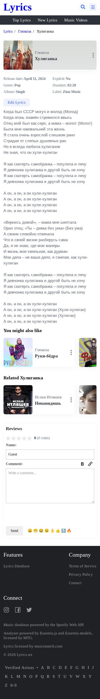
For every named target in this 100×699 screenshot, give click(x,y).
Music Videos (75, 20)
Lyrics (17, 7)
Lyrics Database (16, 566)
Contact (75, 583)
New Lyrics (47, 20)
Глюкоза (24, 31)
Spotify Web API (70, 625)
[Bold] (82, 464)
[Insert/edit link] (90, 464)
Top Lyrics (22, 20)
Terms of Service (83, 566)
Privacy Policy (81, 574)
